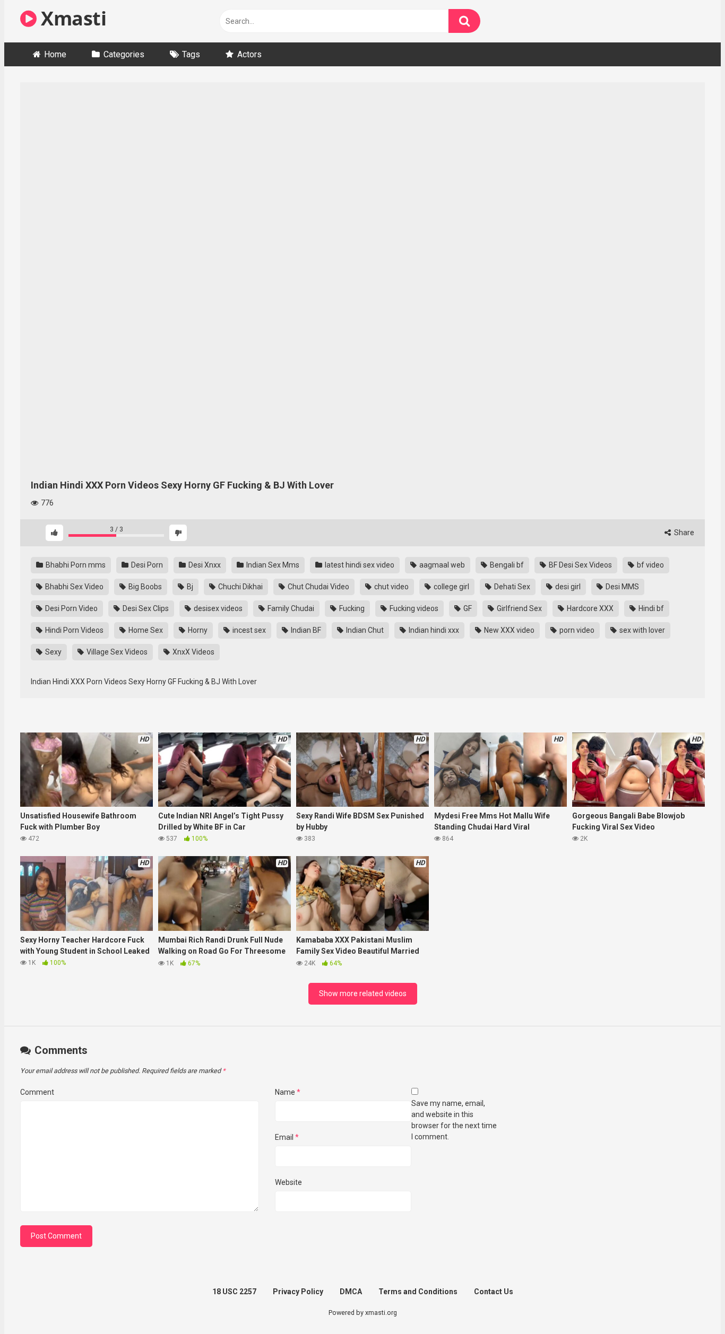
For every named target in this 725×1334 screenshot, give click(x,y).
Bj (189, 586)
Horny (197, 630)
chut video (391, 586)
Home (55, 54)
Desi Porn (146, 565)
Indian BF (305, 630)
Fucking (351, 608)
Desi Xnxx (204, 565)
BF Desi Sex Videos (579, 565)
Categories (123, 54)
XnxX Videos (192, 652)
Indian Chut (364, 630)
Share (683, 532)
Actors (249, 54)
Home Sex (145, 630)
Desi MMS (621, 586)
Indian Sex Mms (272, 565)
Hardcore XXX (589, 608)
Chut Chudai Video (317, 586)
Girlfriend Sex (518, 608)
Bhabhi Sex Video (73, 586)
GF (467, 608)
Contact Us (493, 1291)
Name (287, 1092)
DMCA (351, 1291)
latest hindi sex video (358, 565)
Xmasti (71, 18)
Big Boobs (144, 586)
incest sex (248, 630)
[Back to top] (689, 1302)
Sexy (53, 652)
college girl (450, 586)
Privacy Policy (298, 1291)
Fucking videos (413, 608)
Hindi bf (650, 608)
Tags (191, 54)
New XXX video (508, 630)
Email (287, 1137)
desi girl (567, 586)
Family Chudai (290, 608)
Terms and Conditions (418, 1291)
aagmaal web (441, 565)
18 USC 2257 (234, 1291)
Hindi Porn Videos (73, 630)
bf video (649, 565)
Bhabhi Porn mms (75, 565)
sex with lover (641, 630)
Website (288, 1182)
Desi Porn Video (71, 608)
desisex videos (217, 608)
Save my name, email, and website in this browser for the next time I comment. (454, 1120)
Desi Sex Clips (145, 608)
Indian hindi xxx (433, 630)
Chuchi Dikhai (240, 586)
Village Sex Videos (116, 652)
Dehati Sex (511, 586)
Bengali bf (506, 565)
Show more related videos (363, 993)
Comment (37, 1092)
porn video (576, 630)
